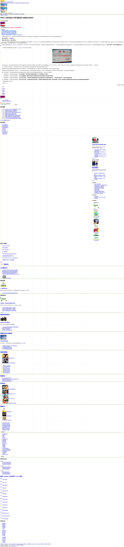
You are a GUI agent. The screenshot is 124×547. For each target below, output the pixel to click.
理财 (5, 485)
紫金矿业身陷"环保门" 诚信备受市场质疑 (12, 116)
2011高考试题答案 (5, 448)
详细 (27, 290)
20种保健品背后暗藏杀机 (6, 346)
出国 (3, 499)
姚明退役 (3, 442)
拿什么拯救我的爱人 (6, 372)
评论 (6, 479)
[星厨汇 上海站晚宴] (5, 245)
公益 (5, 479)
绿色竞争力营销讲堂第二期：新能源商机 (9, 310)
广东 (8, 513)
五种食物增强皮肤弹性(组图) (7, 347)
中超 (5, 482)
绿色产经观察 (8, 278)
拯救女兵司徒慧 (6, 368)
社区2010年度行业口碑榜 (6, 450)
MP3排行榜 (4, 531)
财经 (1, 484)
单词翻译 (3, 535)
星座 (8, 463)
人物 (6, 463)
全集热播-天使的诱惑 (6, 365)
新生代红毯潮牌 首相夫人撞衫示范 (95, 167)
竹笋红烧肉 (96, 196)
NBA (3, 482)
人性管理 (7, 429)
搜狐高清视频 (3, 352)
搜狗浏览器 (4, 537)
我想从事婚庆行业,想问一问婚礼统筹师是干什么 (10, 379)
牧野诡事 (3, 427)
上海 (3, 469)
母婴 (3, 464)
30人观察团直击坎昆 (3, 288)
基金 (6, 485)
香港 (6, 469)
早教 (8, 464)
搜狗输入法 (4, 523)
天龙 (1, 514)
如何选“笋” (96, 198)
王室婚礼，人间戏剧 (101, 175)
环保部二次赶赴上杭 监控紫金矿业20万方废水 (13, 109)
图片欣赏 (3, 533)
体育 (1, 481)
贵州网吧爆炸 (4, 451)
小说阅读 (3, 542)
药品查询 (3, 526)
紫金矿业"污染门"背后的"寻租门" (11, 113)
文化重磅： (96, 173)
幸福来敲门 (5, 369)
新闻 (1, 478)
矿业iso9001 (4, 129)
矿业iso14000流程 (5, 131)
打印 (1, 24)
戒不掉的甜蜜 (97, 189)
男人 (3, 463)
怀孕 (5, 464)
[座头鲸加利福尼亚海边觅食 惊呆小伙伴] (9, 253)
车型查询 (3, 538)
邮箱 (5, 513)
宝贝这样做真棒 (7, 428)
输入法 (3, 518)
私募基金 (3, 444)
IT (0, 506)
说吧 (7, 518)
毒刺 (9, 370)
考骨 (9, 426)
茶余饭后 (2, 383)
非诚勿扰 (3, 446)
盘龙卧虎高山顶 (6, 370)
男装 (5, 463)
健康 (5, 502)
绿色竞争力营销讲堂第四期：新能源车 (9, 308)
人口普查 (3, 447)
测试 (10, 463)
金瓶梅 (5, 422)
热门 (3, 422)
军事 (3, 479)
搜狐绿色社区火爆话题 (6, 333)
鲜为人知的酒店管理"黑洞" (7, 378)
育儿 (6, 464)
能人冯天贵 (5, 371)
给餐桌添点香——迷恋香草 (99, 186)
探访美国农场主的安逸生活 (99, 191)
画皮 (9, 368)
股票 (3, 485)
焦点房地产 (12, 476)
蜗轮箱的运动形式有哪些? (6, 380)
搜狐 (1, 476)
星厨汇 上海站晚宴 (5, 247)
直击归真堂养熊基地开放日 (7, 101)
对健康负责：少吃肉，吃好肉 (100, 192)
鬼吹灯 (8, 423)
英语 (6, 499)
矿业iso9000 (4, 130)
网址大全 (3, 534)
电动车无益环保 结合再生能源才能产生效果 (12, 117)
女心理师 (8, 422)
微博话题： (96, 175)
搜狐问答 (2, 376)
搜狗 (21, 476)
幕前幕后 (5, 425)
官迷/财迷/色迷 (8, 415)
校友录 (7, 510)
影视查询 (3, 525)
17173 (17, 476)
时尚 (5, 462)
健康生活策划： (97, 176)
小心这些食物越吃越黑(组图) (7, 348)
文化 (1, 503)
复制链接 (1, 23)
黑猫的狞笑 (6, 426)
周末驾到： (96, 178)
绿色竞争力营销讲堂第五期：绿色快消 (9, 307)
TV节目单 (4, 539)
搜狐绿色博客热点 (5, 314)
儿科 (10, 464)
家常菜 (8, 371)
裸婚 (3, 425)
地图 (5, 518)
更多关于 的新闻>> (5, 120)
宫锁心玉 (4, 367)
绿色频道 (2, 15)
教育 (1, 498)
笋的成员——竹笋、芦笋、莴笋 (100, 197)
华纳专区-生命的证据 (6, 366)
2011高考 (3, 453)
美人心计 (7, 367)
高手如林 (3, 445)
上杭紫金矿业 (4, 132)
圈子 (3, 513)
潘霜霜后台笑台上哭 (11, 393)
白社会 (3, 94)
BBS (1, 509)
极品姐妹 (8, 425)
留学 (5, 499)
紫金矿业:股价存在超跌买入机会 (10, 114)
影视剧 (5, 493)
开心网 (3, 88)
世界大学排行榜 (5, 454)
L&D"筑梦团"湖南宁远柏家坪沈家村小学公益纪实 (10, 274)
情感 (10, 462)
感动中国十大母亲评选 (6, 449)
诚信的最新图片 (5, 124)
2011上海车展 (4, 443)
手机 (5, 507)
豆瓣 (3, 90)
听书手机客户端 (9, 420)
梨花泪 (8, 369)
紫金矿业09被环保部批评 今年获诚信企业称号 (13, 115)
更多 (3, 86)
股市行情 (3, 530)
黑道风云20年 (4, 423)
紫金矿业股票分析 (5, 125)
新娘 (5, 496)
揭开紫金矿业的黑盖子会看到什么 (11, 111)
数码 (3, 507)
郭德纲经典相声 (9, 411)
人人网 (3, 89)
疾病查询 (3, 532)
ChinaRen (6, 476)
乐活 (8, 462)
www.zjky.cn (15, 44)
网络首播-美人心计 (11, 358)
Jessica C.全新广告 (11, 398)
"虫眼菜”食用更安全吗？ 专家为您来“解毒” (9, 345)
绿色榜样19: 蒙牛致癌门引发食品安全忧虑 (9, 273)
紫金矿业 (3, 128)
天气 (3, 502)
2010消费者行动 (96, 232)
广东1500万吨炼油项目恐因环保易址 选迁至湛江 (13, 118)
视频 (1, 492)
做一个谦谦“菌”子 (4, 251)
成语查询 (3, 527)
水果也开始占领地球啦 (99, 193)
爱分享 (3, 91)
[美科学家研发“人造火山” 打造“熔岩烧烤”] (10, 257)
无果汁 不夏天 (97, 190)
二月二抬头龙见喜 (5, 100)
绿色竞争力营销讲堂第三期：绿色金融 (9, 309)
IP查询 (3, 528)
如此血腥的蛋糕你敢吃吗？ (99, 187)
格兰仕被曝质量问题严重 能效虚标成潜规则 (9, 272)
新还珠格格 (4, 441)
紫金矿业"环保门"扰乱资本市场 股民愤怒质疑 (13, 112)
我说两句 (4, 510)
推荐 (3, 428)
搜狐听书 (2, 406)
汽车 (1, 489)
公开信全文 (12, 38)
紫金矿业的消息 (5, 126)
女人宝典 (3, 540)
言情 (3, 424)
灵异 (3, 426)
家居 (5, 490)
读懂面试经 (4, 429)
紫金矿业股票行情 (5, 127)
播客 (3, 493)
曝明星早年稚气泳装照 (12, 403)
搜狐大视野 (4, 440)
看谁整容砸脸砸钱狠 (11, 389)
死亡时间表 (7, 427)
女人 (3, 462)
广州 (5, 469)
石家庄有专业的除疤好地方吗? (7, 381)
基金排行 (3, 524)
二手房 (7, 490)
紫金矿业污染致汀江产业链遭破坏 (11, 110)
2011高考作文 (4, 452)
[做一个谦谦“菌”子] (5, 249)
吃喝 (8, 469)
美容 (6, 462)
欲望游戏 (8, 424)
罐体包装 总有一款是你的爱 (99, 188)
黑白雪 (5, 424)
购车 (3, 490)
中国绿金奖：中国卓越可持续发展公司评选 (7, 303)
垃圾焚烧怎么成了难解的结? (5, 322)
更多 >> (93, 158)
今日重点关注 (3, 267)
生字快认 (3, 541)
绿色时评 (5, 15)
